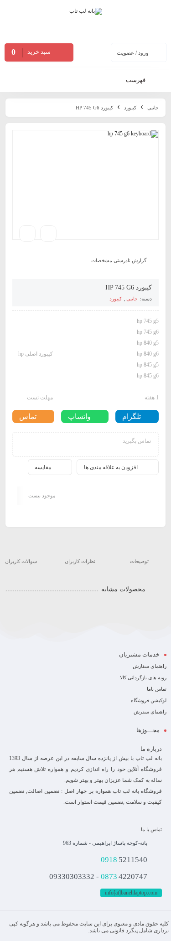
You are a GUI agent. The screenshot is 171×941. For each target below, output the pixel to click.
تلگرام (131, 416)
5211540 (124, 859)
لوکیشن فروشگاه (148, 700)
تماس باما (156, 689)
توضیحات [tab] (139, 561)
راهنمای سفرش (150, 711)
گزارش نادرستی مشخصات (118, 260)
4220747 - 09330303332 (98, 876)
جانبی (153, 107)
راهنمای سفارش (149, 666)
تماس (27, 416)
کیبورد (130, 107)
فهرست (136, 80)
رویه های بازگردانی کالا (143, 677)
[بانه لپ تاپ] (85, 21)
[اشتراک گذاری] (48, 233)
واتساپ (79, 416)
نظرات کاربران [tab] (80, 561)
